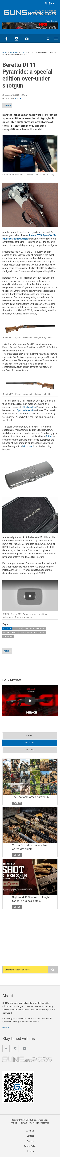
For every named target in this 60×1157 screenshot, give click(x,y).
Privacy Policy (30, 1146)
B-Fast (50, 436)
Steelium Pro (30, 407)
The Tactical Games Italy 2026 (30, 797)
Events (17, 803)
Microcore (28, 446)
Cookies (30, 1151)
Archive (30, 749)
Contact (30, 1136)
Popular (36, 742)
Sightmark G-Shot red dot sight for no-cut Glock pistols (31, 899)
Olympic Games (10, 632)
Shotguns (19, 98)
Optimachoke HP (26, 410)
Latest (29, 735)
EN (50, 3)
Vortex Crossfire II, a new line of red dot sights (29, 847)
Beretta (7, 629)
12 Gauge (17, 629)
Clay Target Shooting (34, 629)
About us (30, 1131)
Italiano (7, 105)
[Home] (30, 12)
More (5, 1027)
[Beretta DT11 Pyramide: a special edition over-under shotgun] (30, 153)
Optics (17, 855)
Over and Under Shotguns (32, 632)
